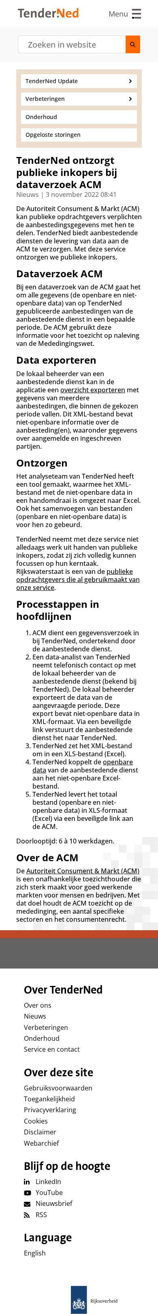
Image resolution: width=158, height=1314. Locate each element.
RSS (41, 1214)
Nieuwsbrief (54, 1203)
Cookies (36, 1121)
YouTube (49, 1192)
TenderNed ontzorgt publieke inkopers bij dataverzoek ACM (66, 172)
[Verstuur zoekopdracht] (133, 44)
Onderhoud (42, 1038)
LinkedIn (48, 1181)
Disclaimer (40, 1132)
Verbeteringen (46, 1027)
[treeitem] (79, 81)
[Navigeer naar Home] (48, 15)
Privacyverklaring (50, 1109)
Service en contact (52, 1049)
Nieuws (35, 1016)
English (35, 1253)
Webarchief (41, 1143)
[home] (79, 1300)
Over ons (37, 1005)
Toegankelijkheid (49, 1098)
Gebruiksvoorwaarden (58, 1088)
